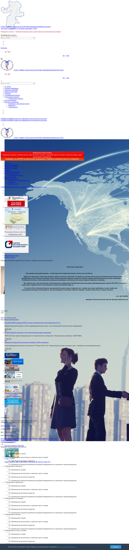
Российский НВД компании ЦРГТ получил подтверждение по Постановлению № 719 (32, 323)
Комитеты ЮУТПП (11, 92)
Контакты (4, 48)
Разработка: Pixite (6, 440)
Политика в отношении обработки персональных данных (19, 438)
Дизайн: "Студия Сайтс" (9, 442)
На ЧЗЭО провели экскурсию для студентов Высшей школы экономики (28, 332)
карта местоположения (8, 425)
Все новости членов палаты (10, 319)
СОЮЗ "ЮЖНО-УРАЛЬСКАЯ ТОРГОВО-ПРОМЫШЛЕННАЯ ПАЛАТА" (26, 27)
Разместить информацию (22, 118)
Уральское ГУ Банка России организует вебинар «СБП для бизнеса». (27, 342)
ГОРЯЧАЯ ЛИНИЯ (7, 118)
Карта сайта (54, 438)
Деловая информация (11, 88)
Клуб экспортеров (10, 100)
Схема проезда (13, 107)
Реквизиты (11, 105)
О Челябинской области (12, 95)
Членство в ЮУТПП (11, 90)
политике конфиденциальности (67, 547)
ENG (67, 55)
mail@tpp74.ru (9, 435)
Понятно (115, 547)
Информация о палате (12, 255)
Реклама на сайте (43, 438)
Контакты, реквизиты (12, 102)
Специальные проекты (12, 97)
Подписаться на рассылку (38, 118)
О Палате (8, 93)
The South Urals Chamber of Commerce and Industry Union (19, 28)
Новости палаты (10, 257)
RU (64, 55)
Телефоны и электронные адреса (18, 103)
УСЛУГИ (8, 86)
